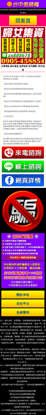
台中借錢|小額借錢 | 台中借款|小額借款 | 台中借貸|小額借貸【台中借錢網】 (23, 4)
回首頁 (23, 20)
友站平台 (22, 303)
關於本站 (22, 294)
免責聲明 (22, 312)
